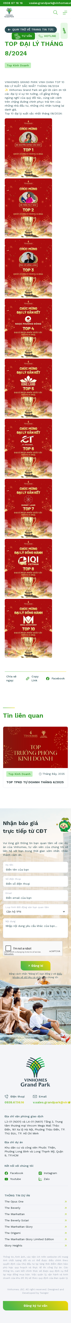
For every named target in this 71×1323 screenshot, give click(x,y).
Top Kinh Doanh (18, 65)
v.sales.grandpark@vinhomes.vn (50, 1102)
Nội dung (10, 921)
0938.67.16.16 (14, 1102)
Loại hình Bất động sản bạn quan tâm (27, 907)
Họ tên (9, 864)
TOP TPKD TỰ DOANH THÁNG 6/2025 (35, 782)
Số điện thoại (13, 879)
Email (9, 893)
